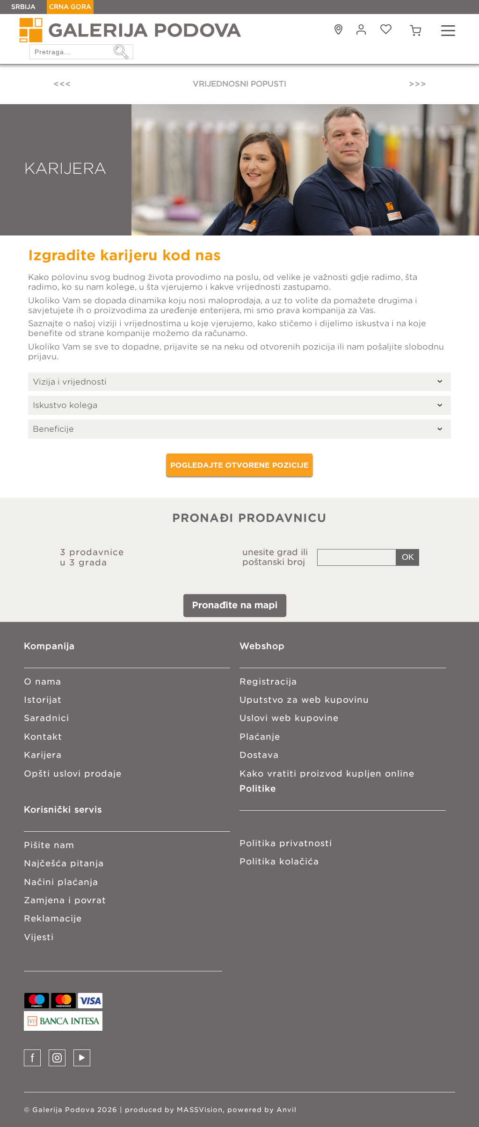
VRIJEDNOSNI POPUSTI (239, 83)
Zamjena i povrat (65, 900)
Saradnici (46, 718)
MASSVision (200, 1109)
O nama (42, 681)
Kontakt (43, 737)
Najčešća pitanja (64, 863)
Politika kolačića (279, 861)
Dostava (259, 755)
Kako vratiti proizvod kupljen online (327, 773)
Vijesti (39, 937)
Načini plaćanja (61, 882)
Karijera (43, 755)
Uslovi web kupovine (289, 718)
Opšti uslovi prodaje (73, 773)
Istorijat (43, 700)
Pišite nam (49, 845)
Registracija (268, 681)
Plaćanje (260, 737)
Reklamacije (53, 918)
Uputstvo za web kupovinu (304, 700)
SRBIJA (23, 6)
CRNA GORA (70, 6)
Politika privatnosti (286, 843)
